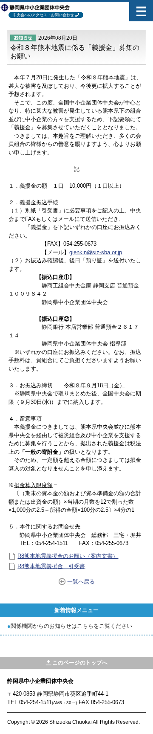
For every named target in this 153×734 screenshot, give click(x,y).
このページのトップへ (80, 662)
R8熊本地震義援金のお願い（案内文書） (67, 556)
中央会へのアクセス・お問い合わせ (43, 15)
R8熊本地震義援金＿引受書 (51, 566)
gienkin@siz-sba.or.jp (95, 252)
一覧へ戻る (81, 581)
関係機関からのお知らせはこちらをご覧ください (71, 626)
